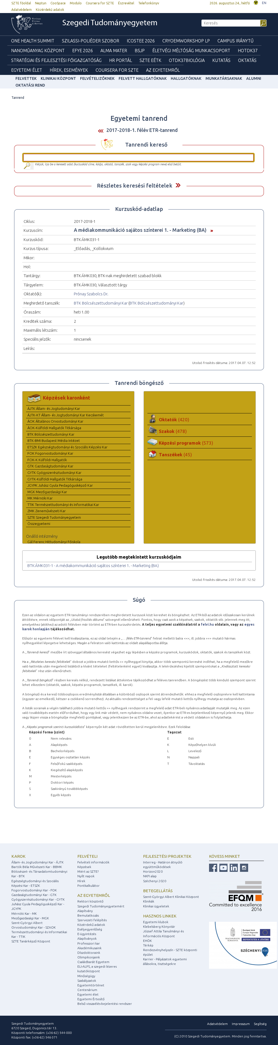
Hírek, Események (69, 70)
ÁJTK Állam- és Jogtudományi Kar (53, 408)
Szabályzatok (86, 980)
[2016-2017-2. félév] (101, 130)
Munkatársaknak (224, 78)
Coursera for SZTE (100, 3)
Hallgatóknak (186, 78)
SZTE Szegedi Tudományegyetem (54, 517)
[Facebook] (213, 867)
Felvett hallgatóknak (143, 78)
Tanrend (17, 97)
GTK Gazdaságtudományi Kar (50, 466)
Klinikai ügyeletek (156, 906)
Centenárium (87, 990)
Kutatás (221, 60)
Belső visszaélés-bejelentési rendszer (104, 1003)
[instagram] (243, 867)
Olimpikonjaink (88, 957)
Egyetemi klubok (155, 922)
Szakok (173, 431)
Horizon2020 (153, 871)
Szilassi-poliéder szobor (90, 40)
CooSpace (58, 3)
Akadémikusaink (89, 948)
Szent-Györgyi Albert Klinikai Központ (171, 896)
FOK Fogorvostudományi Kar (50, 453)
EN (264, 3)
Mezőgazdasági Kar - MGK (30, 918)
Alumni (253, 78)
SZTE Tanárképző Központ (30, 941)
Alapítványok (87, 938)
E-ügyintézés (86, 934)
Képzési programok (186, 442)
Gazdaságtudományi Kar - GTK (33, 895)
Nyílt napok (85, 876)
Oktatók (174, 419)
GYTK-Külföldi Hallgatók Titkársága (54, 479)
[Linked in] (233, 867)
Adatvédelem (21, 9)
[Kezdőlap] (30, 24)
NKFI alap (150, 876)
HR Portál (120, 60)
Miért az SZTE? (88, 871)
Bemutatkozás (88, 915)
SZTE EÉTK (150, 60)
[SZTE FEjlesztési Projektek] (243, 944)
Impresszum (241, 1023)
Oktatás (247, 60)
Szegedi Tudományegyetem (109, 23)
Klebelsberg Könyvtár (159, 926)
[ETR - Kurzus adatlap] (210, 230)
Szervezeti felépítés (92, 920)
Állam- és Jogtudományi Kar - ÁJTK (37, 862)
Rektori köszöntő (90, 901)
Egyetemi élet (26, 70)
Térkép (148, 945)
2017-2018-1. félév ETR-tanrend (142, 130)
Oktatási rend (30, 85)
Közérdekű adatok (50, 9)
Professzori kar (88, 943)
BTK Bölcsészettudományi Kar (101, 303)
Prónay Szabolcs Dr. (91, 294)
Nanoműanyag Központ (38, 50)
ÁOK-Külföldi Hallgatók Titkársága (54, 428)
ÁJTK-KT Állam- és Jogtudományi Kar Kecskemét (65, 415)
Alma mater (113, 50)
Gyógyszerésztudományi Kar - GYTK (38, 899)
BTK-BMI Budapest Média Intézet (53, 440)
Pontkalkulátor (88, 885)
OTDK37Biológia (187, 60)
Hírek (81, 881)
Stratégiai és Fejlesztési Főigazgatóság (56, 60)
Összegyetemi (38, 523)
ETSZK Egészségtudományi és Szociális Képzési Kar (67, 447)
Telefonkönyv (148, 3)
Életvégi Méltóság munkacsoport (191, 50)
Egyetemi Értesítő (91, 999)
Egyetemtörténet (90, 985)
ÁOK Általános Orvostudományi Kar (55, 421)
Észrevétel (126, 3)
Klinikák (148, 901)
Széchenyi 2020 (154, 881)
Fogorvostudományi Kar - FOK (34, 890)
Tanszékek (175, 454)
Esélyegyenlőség (89, 929)
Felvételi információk (93, 862)
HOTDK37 (248, 50)
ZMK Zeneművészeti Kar (46, 511)
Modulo (76, 3)
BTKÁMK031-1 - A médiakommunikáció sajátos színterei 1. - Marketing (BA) (93, 565)
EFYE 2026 (82, 50)
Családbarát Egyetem (93, 962)
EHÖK (147, 940)
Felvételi (87, 856)
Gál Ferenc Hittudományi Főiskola (53, 542)
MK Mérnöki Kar (40, 498)
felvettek (26, 78)
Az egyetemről (93, 895)
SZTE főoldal (21, 3)
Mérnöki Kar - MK (24, 913)
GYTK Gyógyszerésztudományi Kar (54, 472)
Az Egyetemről (163, 70)
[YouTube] (223, 867)
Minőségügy (86, 976)
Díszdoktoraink (88, 952)
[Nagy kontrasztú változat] (256, 2)
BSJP (140, 50)
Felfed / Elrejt (178, 185)
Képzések (84, 867)
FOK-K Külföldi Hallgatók (47, 460)
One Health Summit (32, 40)
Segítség (260, 1023)
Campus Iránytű (235, 40)
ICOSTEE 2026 (141, 40)
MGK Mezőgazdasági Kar (47, 492)
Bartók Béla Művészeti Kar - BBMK (36, 867)
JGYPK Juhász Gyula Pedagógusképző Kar (60, 485)
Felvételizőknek (97, 78)
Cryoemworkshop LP (186, 40)
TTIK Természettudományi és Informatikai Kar (63, 504)
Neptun (40, 3)
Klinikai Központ (58, 78)
